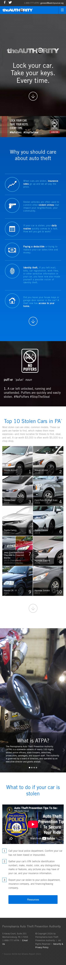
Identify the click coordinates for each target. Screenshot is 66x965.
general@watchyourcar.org (52, 3)
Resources (33, 899)
